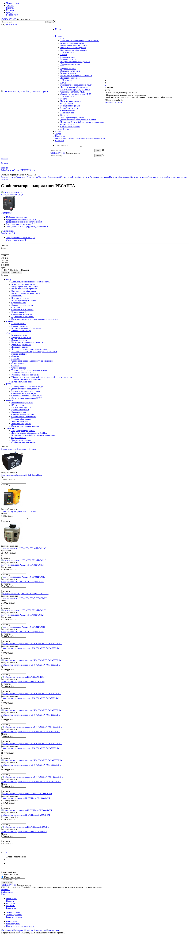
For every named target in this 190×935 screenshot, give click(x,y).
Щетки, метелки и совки (22, 382)
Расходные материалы (70, 106)
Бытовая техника (67, 57)
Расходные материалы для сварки (75, 89)
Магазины (10, 906)
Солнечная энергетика (70, 127)
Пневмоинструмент (20, 298)
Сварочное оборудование (27, 177)
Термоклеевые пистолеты (22, 317)
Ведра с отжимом (68, 73)
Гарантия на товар (14, 917)
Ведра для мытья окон (70, 71)
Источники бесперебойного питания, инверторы (82, 122)
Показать (5, 273)
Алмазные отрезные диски (72, 43)
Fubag (63, 38)
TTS (62, 66)
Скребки (15, 365)
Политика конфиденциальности (20, 926)
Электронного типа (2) (16, 240)
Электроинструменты (157, 177)
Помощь (4, 894)
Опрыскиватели (67, 124)
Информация (7, 892)
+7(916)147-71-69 (8, 19)
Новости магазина (12, 877)
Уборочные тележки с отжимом (25, 375)
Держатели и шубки (20, 347)
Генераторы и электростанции (73, 45)
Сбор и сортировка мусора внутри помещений (32, 361)
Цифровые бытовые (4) (16, 217)
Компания (5, 889)
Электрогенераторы (139, 177)
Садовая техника (67, 110)
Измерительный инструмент (73, 48)
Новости (70, 138)
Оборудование (66, 103)
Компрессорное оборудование (73, 50)
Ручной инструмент (69, 108)
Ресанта (63, 99)
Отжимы (15, 356)
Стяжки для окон (18, 368)
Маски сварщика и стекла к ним (25, 293)
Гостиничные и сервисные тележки (76, 75)
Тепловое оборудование (48, 177)
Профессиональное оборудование (75, 61)
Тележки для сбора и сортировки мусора (29, 370)
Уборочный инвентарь (70, 64)
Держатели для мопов (70, 78)
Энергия (64, 115)
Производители (13, 924)
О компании (60, 138)
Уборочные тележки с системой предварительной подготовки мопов (41, 377)
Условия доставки (14, 915)
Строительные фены (20, 312)
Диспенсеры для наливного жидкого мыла (30, 349)
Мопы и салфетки (19, 354)
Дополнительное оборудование (74, 87)
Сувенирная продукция (21, 314)
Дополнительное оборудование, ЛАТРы (78, 120)
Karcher (63, 54)
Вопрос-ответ (12, 921)
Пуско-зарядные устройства (23, 300)
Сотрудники (80, 138)
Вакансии (90, 138)
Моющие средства (68, 59)
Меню (58, 29)
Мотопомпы (16, 296)
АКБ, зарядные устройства (72, 117)
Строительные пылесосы (22, 310)
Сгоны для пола (18, 363)
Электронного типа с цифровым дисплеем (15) (27, 226)
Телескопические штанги (22, 372)
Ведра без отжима (68, 68)
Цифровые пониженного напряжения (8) (24, 222)
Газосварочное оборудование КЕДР (76, 85)
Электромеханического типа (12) (20, 224)
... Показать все (67, 52)
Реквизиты (100, 138)
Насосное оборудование (71, 101)
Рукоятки (15, 358)
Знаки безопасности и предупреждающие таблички (34, 351)
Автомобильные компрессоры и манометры (79, 41)
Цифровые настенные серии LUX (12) (23, 219)
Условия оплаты (13, 912)
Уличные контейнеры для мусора (26, 379)
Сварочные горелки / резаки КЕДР (75, 94)
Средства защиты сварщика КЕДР (26, 398)
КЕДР (63, 82)
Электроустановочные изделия (25, 426)
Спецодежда (16, 307)
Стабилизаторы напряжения (23, 417)
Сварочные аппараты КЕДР (72, 92)
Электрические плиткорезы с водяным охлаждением (34, 319)
